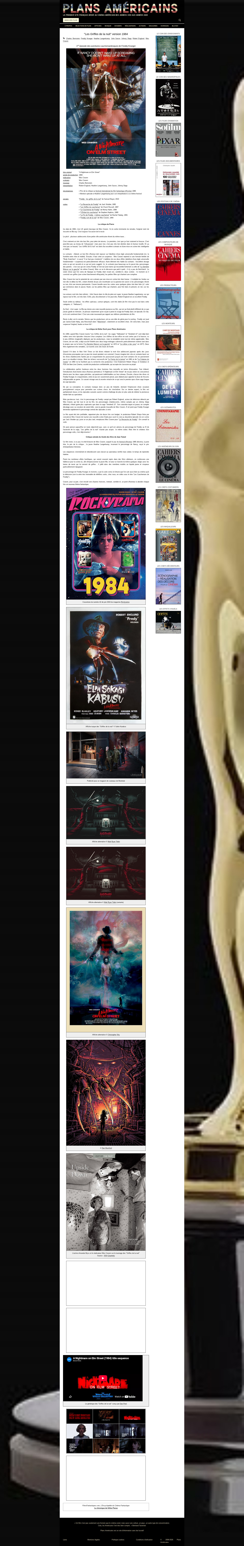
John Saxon (115, 38)
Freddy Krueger (86, 38)
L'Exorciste (89, 244)
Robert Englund (138, 38)
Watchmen (101, 322)
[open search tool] (180, 20)
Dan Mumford (107, 1148)
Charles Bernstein (73, 38)
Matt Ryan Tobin (114, 842)
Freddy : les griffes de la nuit (90, 199)
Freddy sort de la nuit (88, 218)
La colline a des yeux (128, 344)
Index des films (70, 20)
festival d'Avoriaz (125, 442)
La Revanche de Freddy (89, 204)
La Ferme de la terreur (116, 359)
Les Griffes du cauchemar (90, 207)
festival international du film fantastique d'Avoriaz (114, 191)
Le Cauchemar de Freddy (90, 210)
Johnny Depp (126, 38)
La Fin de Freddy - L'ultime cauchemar (95, 215)
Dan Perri (123, 1404)
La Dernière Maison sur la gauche (97, 344)
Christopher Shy (114, 1035)
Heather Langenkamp (102, 38)
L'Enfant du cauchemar (89, 212)
